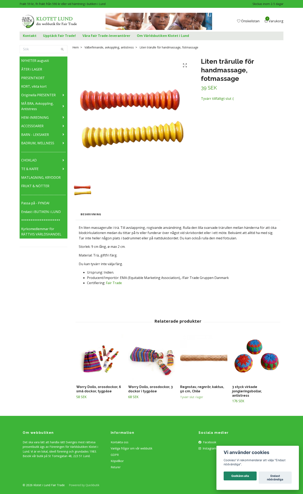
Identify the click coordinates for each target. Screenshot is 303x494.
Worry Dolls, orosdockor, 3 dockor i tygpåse (150, 389)
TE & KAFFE (30, 169)
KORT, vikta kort (34, 86)
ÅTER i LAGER (31, 69)
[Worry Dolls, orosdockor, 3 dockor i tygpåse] (151, 358)
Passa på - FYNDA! (35, 203)
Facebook (209, 442)
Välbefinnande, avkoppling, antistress (109, 47)
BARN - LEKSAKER (35, 134)
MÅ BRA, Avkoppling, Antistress (37, 106)
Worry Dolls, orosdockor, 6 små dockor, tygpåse (98, 389)
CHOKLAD (29, 160)
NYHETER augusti (35, 60)
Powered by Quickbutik (84, 485)
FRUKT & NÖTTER (35, 186)
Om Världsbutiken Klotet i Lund (163, 35)
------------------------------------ (43, 151)
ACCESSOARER (32, 126)
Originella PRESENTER (38, 95)
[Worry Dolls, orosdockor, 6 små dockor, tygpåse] (99, 358)
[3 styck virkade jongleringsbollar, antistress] (255, 358)
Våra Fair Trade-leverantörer (106, 35)
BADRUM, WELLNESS (37, 143)
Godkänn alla (240, 476)
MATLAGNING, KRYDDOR (41, 177)
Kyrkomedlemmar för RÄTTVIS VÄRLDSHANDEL (41, 231)
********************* (40, 220)
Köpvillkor (117, 461)
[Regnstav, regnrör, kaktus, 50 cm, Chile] (203, 358)
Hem (75, 47)
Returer (116, 467)
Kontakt (29, 35)
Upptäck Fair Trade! (59, 35)
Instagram (209, 448)
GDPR (115, 455)
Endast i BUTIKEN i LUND (41, 211)
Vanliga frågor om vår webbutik (131, 448)
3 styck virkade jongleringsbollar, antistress (247, 391)
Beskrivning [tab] (91, 214)
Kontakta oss (119, 442)
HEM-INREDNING (35, 117)
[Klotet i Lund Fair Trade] (52, 21)
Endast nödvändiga (275, 477)
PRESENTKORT (33, 78)
